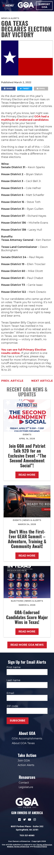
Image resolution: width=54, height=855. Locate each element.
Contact (24, 782)
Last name (13, 680)
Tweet (25, 88)
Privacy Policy (40, 847)
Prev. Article (12, 380)
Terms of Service (44, 845)
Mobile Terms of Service (18, 847)
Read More (27, 474)
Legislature (26, 787)
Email (42, 88)
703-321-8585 (27, 835)
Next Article (42, 380)
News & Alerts (10, 18)
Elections (17, 601)
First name (14, 667)
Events (27, 434)
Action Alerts (26, 765)
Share (9, 88)
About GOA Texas (23, 743)
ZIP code (12, 706)
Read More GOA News (27, 644)
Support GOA (44, 5)
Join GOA (24, 760)
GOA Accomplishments (27, 738)
